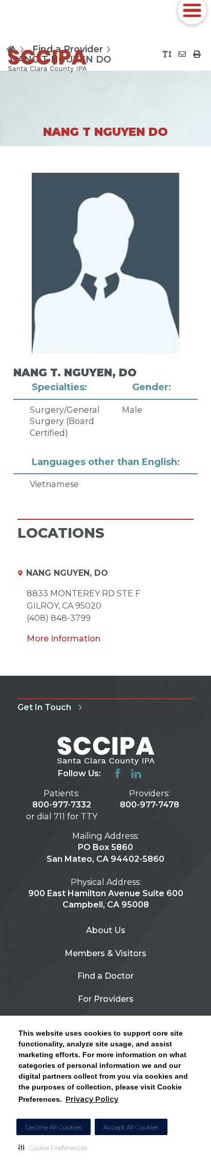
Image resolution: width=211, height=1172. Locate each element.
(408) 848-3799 (59, 618)
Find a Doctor (105, 976)
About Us (105, 930)
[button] (53, 1147)
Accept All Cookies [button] (131, 1127)
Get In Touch (44, 707)
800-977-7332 (61, 804)
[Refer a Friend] (182, 54)
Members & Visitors (105, 953)
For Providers (106, 999)
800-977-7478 (149, 804)
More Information (63, 638)
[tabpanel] (105, 331)
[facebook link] (118, 774)
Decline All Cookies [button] (53, 1127)
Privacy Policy (92, 1099)
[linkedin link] (136, 774)
